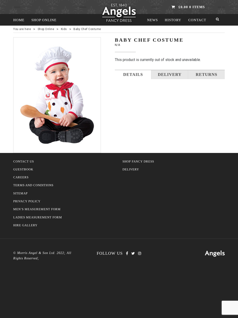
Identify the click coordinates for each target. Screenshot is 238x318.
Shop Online (43, 20)
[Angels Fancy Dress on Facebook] (127, 253)
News (152, 20)
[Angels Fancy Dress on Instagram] (139, 253)
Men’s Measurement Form (37, 209)
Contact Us (23, 161)
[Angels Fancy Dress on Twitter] (133, 253)
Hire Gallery (25, 225)
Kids (64, 29)
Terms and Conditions (33, 185)
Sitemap (20, 193)
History (173, 20)
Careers (21, 177)
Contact (197, 20)
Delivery (130, 169)
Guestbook (23, 169)
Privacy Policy (26, 201)
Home (18, 20)
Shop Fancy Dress (138, 161)
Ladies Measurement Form (37, 217)
